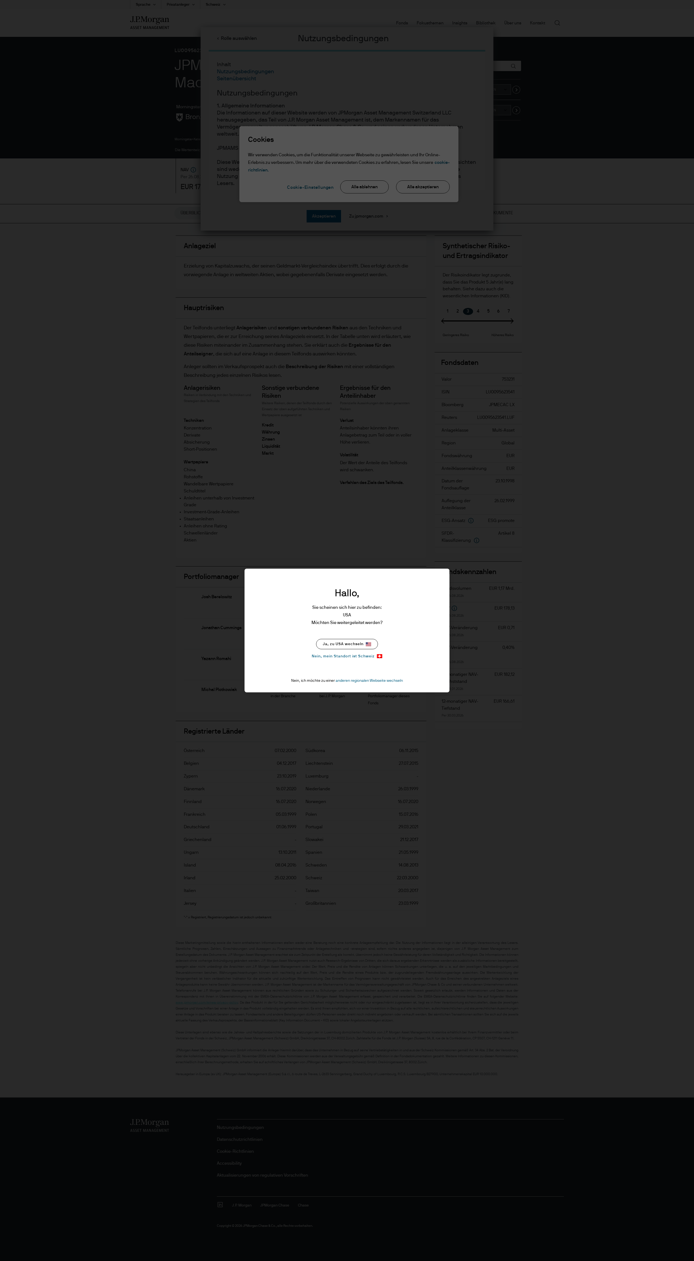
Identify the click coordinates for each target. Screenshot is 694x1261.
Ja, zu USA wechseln (343, 644)
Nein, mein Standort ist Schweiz (343, 656)
